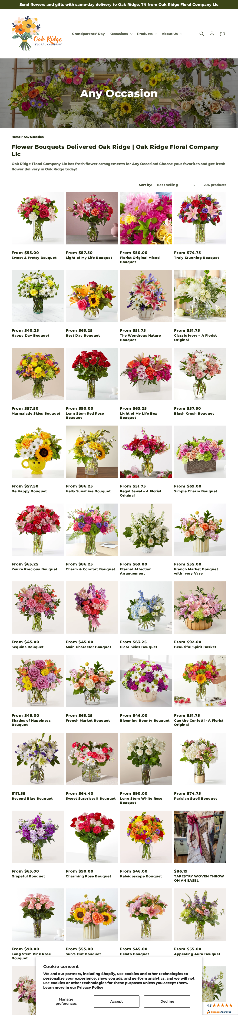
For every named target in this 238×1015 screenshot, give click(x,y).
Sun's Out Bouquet (83, 954)
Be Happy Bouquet (29, 491)
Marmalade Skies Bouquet (36, 413)
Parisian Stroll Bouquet (195, 798)
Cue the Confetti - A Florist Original (199, 722)
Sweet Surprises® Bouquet (91, 798)
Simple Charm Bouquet (195, 491)
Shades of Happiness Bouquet (31, 722)
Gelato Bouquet (134, 954)
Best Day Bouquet (83, 335)
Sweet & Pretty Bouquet (34, 258)
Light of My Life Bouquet (89, 258)
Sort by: (145, 185)
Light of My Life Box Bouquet (138, 415)
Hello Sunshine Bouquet (88, 491)
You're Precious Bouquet (34, 569)
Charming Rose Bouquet (88, 876)
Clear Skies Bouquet (138, 647)
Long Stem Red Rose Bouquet (85, 415)
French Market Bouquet (88, 720)
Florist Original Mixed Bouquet (140, 260)
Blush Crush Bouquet (194, 413)
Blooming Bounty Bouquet (145, 720)
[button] (121, 34)
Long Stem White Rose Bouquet (141, 800)
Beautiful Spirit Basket (195, 647)
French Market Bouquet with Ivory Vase (196, 571)
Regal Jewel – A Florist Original (141, 493)
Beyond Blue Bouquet (32, 798)
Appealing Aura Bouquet (197, 954)
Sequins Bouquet (28, 647)
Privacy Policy (90, 987)
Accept (116, 1001)
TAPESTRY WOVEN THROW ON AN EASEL (199, 878)
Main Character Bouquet (88, 647)
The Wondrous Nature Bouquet (140, 337)
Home (16, 137)
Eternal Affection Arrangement (136, 571)
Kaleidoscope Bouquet (141, 876)
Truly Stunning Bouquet (196, 258)
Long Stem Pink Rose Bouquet (31, 956)
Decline (167, 1001)
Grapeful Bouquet (28, 876)
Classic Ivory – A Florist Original (195, 337)
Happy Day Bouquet (30, 335)
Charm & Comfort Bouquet (90, 569)
